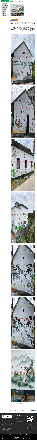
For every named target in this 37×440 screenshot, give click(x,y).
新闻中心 (20, 434)
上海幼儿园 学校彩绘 (5, 5)
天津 (19, 438)
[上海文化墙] (17, 10)
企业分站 (26, 438)
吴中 (11, 438)
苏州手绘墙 (24, 436)
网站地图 (29, 438)
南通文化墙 (16, 405)
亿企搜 (23, 437)
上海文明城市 (4, 15)
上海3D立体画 (4, 9)
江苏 (10, 438)
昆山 (16, 438)
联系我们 (26, 434)
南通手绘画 (19, 405)
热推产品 (3, 438)
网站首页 (10, 434)
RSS (32, 438)
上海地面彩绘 (4, 13)
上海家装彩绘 (4, 11)
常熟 (14, 438)
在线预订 (15, 19)
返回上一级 (23, 410)
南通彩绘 (14, 405)
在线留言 (23, 434)
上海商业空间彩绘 (4, 7)
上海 (24, 438)
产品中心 (15, 1)
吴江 (17, 438)
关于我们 (13, 434)
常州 (20, 438)
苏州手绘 (20, 436)
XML (34, 438)
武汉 (22, 438)
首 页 (12, 1)
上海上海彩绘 (34, 410)
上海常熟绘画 (14, 410)
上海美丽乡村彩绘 (4, 3)
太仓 (13, 438)
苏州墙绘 (27, 436)
